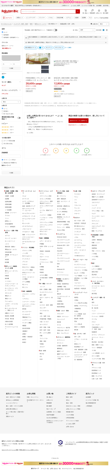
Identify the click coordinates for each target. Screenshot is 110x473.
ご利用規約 (89, 406)
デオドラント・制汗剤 (63, 327)
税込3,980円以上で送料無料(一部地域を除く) (28, 5)
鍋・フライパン (61, 196)
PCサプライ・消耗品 (28, 267)
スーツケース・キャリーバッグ (98, 287)
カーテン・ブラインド (98, 335)
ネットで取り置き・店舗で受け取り (15, 412)
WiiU (58, 264)
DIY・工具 (77, 336)
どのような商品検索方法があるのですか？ (40, 127)
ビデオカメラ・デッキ (28, 216)
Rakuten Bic (10, 11)
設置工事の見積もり (12, 409)
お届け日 (4, 105)
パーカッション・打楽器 (46, 263)
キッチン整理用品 (62, 211)
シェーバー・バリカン (28, 301)
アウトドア (95, 223)
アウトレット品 (96, 367)
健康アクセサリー (62, 354)
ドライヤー (42, 17)
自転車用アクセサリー (98, 199)
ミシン (7, 218)
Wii (58, 266)
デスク (94, 322)
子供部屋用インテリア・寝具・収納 (97, 328)
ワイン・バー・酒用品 (63, 227)
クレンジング (61, 319)
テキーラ (76, 213)
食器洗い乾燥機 (9, 316)
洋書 (41, 335)
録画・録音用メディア (28, 206)
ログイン (96, 18)
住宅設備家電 (9, 224)
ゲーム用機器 (26, 282)
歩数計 (24, 334)
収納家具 (94, 332)
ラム (75, 202)
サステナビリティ (67, 468)
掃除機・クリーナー (11, 212)
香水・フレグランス (63, 333)
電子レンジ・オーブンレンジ (11, 272)
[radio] (2, 32)
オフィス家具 (95, 356)
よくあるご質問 (75, 5)
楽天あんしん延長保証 (12, 400)
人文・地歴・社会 (45, 316)
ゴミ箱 (94, 350)
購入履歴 (49, 406)
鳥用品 (76, 311)
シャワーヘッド (26, 320)
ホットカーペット (10, 241)
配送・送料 (69, 397)
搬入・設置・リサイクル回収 (14, 406)
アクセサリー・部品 (28, 232)
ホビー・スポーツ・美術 (46, 298)
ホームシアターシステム (28, 219)
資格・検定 (43, 341)
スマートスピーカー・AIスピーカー (28, 238)
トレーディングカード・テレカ (80, 246)
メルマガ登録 (70, 415)
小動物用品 (77, 308)
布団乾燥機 (8, 207)
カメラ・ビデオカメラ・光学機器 (28, 202)
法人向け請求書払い (52, 418)
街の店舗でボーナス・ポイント (35, 401)
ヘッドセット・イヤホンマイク (46, 218)
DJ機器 (42, 267)
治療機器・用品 (61, 286)
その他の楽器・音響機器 (46, 278)
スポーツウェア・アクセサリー (98, 227)
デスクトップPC (27, 250)
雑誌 (41, 313)
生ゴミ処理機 (9, 324)
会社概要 (98, 5)
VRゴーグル (43, 234)
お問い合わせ (70, 426)
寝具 (31, 24)
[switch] (19, 118)
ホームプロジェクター (28, 213)
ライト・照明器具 (10, 226)
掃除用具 (94, 245)
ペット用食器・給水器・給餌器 (80, 315)
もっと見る (30, 132)
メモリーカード (26, 229)
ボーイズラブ (43, 324)
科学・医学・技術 (45, 330)
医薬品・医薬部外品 (63, 284)
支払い (68, 400)
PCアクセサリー (27, 256)
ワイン (76, 197)
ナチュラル (5, 93)
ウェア (94, 213)
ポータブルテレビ (27, 226)
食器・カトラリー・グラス (63, 202)
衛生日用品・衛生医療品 (63, 290)
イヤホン (50, 17)
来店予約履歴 (50, 415)
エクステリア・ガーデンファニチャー (80, 356)
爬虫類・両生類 (78, 318)
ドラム (42, 254)
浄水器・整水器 (9, 318)
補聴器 (24, 325)
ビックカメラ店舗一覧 (88, 5)
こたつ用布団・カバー (98, 353)
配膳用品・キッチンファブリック (63, 218)
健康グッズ (60, 351)
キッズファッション (80, 264)
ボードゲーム (78, 243)
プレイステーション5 (63, 240)
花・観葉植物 (78, 359)
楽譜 (41, 302)
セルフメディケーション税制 (10, 450)
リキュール (77, 205)
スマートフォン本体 (45, 196)
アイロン (7, 215)
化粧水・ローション (63, 316)
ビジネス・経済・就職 (46, 305)
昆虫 (75, 321)
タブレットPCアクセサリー (46, 207)
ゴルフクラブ (95, 202)
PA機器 (42, 244)
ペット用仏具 (78, 324)
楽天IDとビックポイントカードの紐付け (55, 421)
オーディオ (25, 199)
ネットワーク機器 (27, 270)
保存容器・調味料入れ (63, 206)
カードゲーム (78, 240)
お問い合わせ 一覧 (55, 468)
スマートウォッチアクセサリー (46, 226)
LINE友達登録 (70, 418)
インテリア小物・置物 (98, 359)
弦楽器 (42, 269)
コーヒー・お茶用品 (63, 224)
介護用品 (59, 301)
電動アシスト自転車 (97, 197)
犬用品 (76, 300)
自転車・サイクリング (98, 194)
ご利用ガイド (65, 5)
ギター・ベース (44, 256)
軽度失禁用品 (61, 306)
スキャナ (25, 264)
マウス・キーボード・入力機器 (28, 278)
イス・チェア (95, 324)
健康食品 (59, 348)
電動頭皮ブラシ (26, 317)
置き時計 (94, 274)
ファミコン (60, 272)
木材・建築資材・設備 (80, 349)
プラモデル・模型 (79, 229)
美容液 (59, 322)
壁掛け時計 (95, 272)
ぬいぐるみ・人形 (79, 220)
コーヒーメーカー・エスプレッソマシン (11, 284)
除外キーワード (6, 165)
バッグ (94, 291)
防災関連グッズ (78, 347)
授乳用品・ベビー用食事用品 (80, 279)
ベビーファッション (80, 267)
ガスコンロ (8, 293)
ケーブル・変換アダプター (46, 211)
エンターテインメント (46, 292)
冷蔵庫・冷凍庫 (9, 196)
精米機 (7, 278)
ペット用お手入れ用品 (80, 303)
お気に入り (50, 400)
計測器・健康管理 (62, 345)
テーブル (94, 319)
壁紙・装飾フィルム (97, 345)
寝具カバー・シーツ (40, 24)
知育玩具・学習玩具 (80, 223)
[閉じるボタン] (106, 38)
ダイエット (60, 343)
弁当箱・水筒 (61, 214)
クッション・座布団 (97, 316)
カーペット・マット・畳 (98, 338)
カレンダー (43, 308)
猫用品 (76, 297)
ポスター (42, 347)
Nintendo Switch (62, 237)
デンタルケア (26, 314)
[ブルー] (3, 77)
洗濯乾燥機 (8, 201)
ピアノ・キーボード (45, 241)
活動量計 (25, 331)
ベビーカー (77, 283)
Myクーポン (50, 409)
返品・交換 (69, 403)
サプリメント (61, 340)
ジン (75, 199)
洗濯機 (84, 17)
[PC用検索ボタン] (78, 11)
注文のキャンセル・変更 (73, 406)
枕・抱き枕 (95, 308)
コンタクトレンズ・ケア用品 (63, 297)
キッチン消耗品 (61, 209)
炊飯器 (7, 275)
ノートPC (25, 253)
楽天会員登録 (104, 18)
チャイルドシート (79, 285)
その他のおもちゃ (79, 255)
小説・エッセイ (44, 321)
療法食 (76, 330)
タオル (94, 259)
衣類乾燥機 (8, 204)
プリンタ (25, 261)
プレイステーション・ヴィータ (63, 254)
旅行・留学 (43, 295)
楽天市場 (105, 5)
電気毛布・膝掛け (10, 246)
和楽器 (42, 272)
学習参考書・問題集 (45, 319)
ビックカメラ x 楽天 (7, 5)
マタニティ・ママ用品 (80, 270)
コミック (42, 286)
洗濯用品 (94, 248)
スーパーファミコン (63, 275)
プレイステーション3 (63, 258)
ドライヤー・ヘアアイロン (28, 295)
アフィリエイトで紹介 (72, 421)
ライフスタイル (44, 310)
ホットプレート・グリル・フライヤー (11, 289)
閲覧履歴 (49, 403)
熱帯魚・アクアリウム (80, 306)
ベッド (94, 311)
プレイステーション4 (63, 242)
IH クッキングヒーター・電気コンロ (11, 309)
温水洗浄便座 (26, 328)
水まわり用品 (61, 230)
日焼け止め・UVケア (63, 330)
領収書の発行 (70, 412)
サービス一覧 (45, 468)
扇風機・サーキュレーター (11, 255)
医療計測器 (60, 304)
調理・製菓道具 (61, 199)
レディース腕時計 (97, 269)
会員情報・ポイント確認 (54, 412)
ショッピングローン (12, 403)
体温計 (24, 342)
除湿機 (7, 262)
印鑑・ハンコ (95, 242)
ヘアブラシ (25, 299)
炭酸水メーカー (9, 313)
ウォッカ (76, 208)
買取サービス (10, 416)
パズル (76, 237)
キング (4, 85)
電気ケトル (8, 298)
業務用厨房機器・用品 (63, 221)
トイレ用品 (95, 256)
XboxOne (60, 248)
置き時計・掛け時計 (97, 342)
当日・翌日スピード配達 (13, 397)
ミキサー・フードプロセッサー (11, 305)
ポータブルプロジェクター (28, 242)
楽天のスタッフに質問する (78, 120)
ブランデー (77, 211)
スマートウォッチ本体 (46, 222)
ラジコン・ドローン (80, 234)
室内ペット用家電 (79, 327)
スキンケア (60, 313)
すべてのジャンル (6, 24)
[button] (6, 58)
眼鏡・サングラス (97, 231)
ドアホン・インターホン (80, 340)
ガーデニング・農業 (80, 352)
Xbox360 (59, 251)
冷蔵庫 (77, 17)
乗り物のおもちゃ (79, 226)
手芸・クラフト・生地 (98, 251)
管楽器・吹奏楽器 (45, 251)
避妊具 (59, 294)
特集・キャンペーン (32, 397)
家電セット (20, 17)
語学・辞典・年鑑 (45, 327)
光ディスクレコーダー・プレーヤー (28, 209)
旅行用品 (94, 293)
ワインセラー (9, 301)
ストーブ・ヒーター (11, 238)
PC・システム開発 (45, 333)
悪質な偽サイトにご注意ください (29, 450)
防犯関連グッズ (96, 370)
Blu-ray (42, 353)
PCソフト (25, 287)
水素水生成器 (9, 321)
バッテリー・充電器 (45, 215)
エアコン (68, 17)
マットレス (95, 305)
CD (41, 356)
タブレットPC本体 (45, 199)
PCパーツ (25, 284)
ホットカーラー (26, 311)
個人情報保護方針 (91, 403)
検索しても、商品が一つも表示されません (40, 129)
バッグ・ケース (96, 208)
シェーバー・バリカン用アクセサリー (28, 305)
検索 (12, 68)
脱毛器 (24, 309)
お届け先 (4, 98)
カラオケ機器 (43, 275)
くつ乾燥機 (8, 210)
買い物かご (50, 397)
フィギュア (77, 231)
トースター (8, 281)
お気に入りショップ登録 (73, 409)
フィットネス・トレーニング (98, 217)
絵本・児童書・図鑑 (45, 289)
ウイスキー (77, 194)
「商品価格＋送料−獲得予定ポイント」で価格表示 (38, 30)
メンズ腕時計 (95, 266)
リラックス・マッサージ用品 (63, 357)
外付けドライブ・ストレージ (28, 273)
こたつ (7, 244)
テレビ (91, 17)
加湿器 (7, 259)
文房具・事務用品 (97, 240)
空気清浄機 (60, 17)
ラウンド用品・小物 (97, 211)
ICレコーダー (26, 223)
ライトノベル (43, 338)
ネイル (59, 325)
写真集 (42, 344)
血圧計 (24, 339)
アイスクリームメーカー (11, 328)
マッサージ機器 (26, 323)
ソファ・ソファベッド (98, 313)
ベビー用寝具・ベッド (80, 275)
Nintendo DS (61, 269)
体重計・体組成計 (27, 336)
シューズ (94, 205)
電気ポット (8, 296)
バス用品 (94, 253)
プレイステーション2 (63, 261)
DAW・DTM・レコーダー (46, 247)
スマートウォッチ (97, 277)
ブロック (76, 253)
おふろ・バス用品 (79, 273)
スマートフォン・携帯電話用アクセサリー (46, 202)
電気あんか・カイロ (11, 249)
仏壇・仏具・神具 (97, 379)
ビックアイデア (30, 17)
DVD (41, 359)
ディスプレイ (26, 259)
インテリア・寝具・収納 (21, 24)
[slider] (2, 60)
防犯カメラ (77, 344)
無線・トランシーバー (28, 234)
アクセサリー (43, 259)
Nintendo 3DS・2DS (63, 245)
